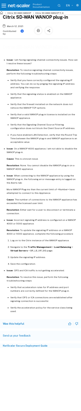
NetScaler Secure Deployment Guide (25, 345)
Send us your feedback (17, 335)
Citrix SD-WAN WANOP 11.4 (49, 13)
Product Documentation (41, 5)
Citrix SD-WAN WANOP (19, 13)
